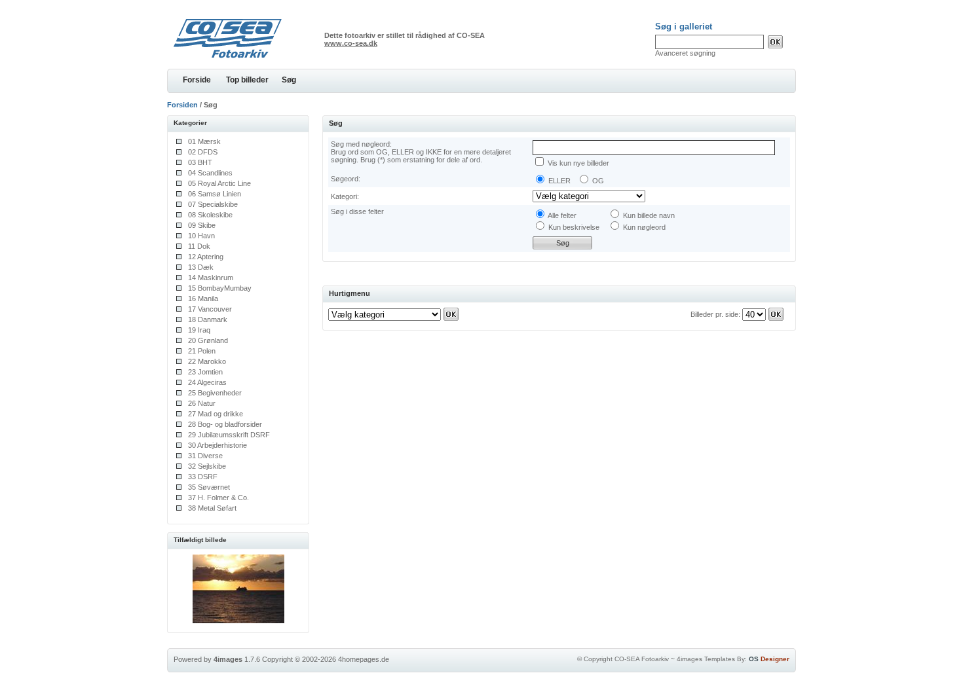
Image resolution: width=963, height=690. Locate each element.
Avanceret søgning (685, 53)
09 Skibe (202, 225)
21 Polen (202, 351)
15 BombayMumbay (220, 288)
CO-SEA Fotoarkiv (641, 659)
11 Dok (199, 246)
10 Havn (201, 236)
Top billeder (247, 79)
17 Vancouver (210, 309)
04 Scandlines (210, 173)
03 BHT (200, 162)
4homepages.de (363, 659)
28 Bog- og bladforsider (225, 424)
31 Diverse (205, 456)
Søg (289, 79)
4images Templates (706, 659)
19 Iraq (199, 330)
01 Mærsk (204, 141)
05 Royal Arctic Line (219, 183)
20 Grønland (208, 340)
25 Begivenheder (215, 393)
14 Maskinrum (210, 277)
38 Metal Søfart (212, 508)
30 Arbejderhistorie (217, 445)
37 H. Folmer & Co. (218, 497)
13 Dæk (201, 267)
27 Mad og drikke (215, 414)
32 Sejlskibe (207, 466)
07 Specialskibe (213, 204)
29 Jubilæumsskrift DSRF (229, 435)
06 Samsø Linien (214, 194)
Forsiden (182, 105)
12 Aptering (205, 257)
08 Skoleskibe (210, 215)
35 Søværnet (209, 487)
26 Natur (202, 403)
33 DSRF (202, 477)
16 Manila (203, 298)
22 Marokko (207, 361)
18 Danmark (207, 319)
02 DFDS (202, 152)
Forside (197, 79)
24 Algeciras (207, 382)
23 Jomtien (205, 372)
